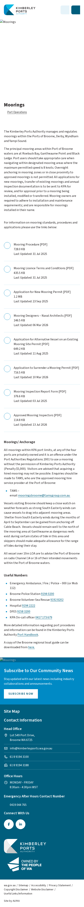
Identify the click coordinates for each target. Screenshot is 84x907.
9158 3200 (23, 611)
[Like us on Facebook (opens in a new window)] (8, 824)
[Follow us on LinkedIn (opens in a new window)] (20, 824)
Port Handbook (27, 635)
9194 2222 (28, 605)
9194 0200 (47, 594)
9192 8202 (56, 600)
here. (31, 647)
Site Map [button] (12, 711)
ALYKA (16, 901)
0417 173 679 (43, 617)
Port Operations (17, 112)
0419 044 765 (18, 805)
